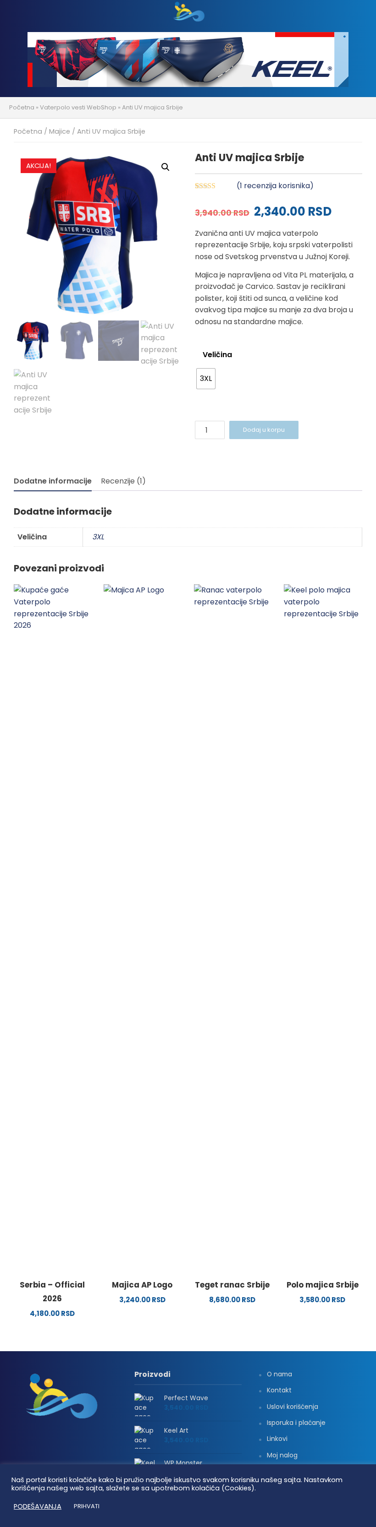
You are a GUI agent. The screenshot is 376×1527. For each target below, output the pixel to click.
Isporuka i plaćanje (296, 1422)
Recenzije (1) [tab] (123, 481)
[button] (165, 167)
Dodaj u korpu (264, 429)
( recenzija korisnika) (275, 185)
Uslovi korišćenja (292, 1406)
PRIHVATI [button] (87, 1506)
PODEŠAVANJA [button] (37, 1506)
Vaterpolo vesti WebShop (78, 107)
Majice (59, 131)
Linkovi (277, 1438)
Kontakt (279, 1390)
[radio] (206, 379)
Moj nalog (282, 1455)
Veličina (217, 354)
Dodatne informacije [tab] (53, 481)
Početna (21, 107)
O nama (279, 1374)
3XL (98, 537)
